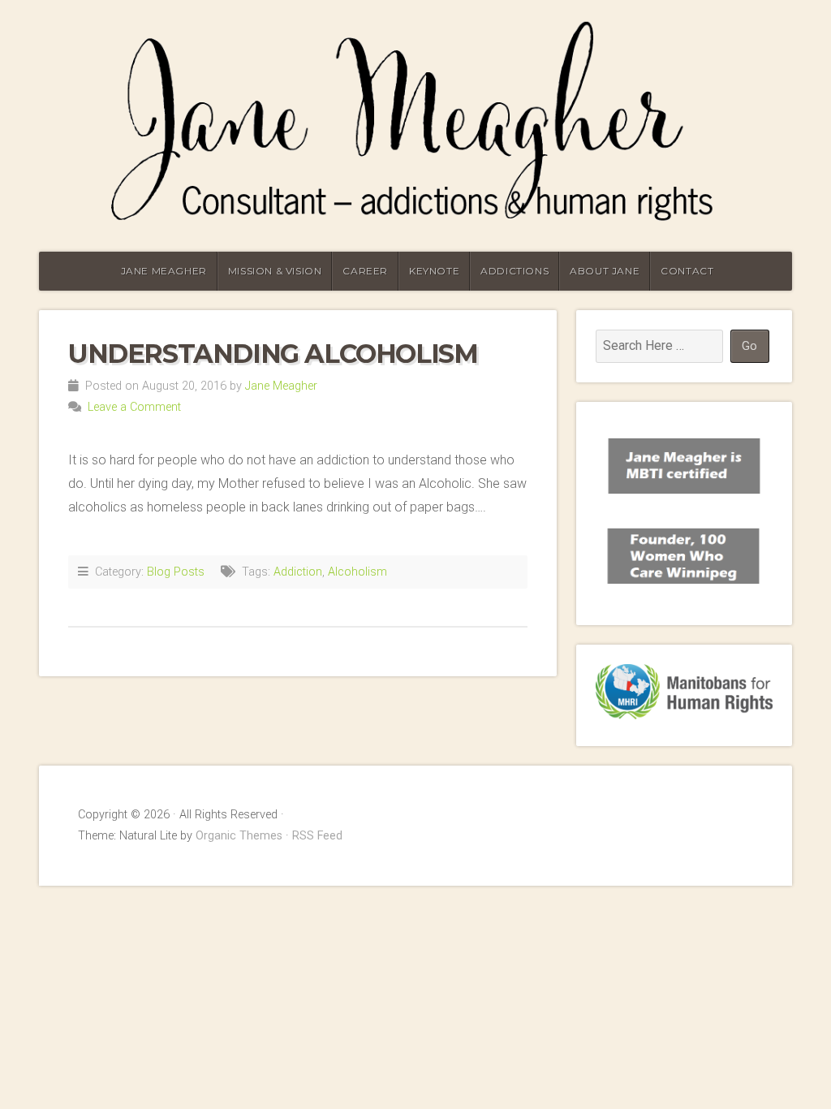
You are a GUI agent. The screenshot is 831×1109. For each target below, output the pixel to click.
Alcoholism (357, 572)
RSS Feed (317, 836)
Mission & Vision (275, 271)
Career (365, 271)
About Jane (604, 271)
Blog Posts (176, 572)
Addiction (297, 572)
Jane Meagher (164, 271)
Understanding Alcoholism (272, 353)
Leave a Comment (134, 407)
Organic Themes (239, 836)
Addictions (514, 271)
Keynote (434, 271)
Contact (687, 271)
